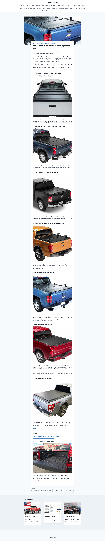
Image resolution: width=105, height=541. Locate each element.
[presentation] (32, 508)
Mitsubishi (61, 8)
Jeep (21, 8)
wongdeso (28, 521)
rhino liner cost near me (45, 482)
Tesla (47, 10)
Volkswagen (56, 10)
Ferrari (50, 5)
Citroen (42, 5)
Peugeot (71, 8)
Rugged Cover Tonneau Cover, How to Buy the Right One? (41, 490)
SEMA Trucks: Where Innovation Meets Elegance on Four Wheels (72, 518)
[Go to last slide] (25, 513)
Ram (79, 8)
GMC (71, 5)
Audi (21, 5)
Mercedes (53, 8)
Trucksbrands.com (50, 52)
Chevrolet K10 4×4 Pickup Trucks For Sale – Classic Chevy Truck (32, 518)
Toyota (51, 10)
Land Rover (35, 8)
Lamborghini (29, 8)
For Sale (58, 5)
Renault (83, 8)
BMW (24, 5)
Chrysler (38, 5)
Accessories (63, 5)
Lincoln (44, 8)
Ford (68, 5)
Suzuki (43, 10)
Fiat (54, 5)
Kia (24, 8)
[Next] (79, 513)
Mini (57, 8)
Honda (75, 5)
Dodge (46, 5)
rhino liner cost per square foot (56, 482)
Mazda (48, 8)
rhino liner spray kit (67, 482)
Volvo (61, 10)
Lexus (40, 8)
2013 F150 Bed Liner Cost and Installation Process (65, 490)
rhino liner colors (36, 482)
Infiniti (83, 5)
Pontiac (75, 8)
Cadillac (28, 5)
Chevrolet (33, 5)
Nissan (66, 8)
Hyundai (79, 5)
